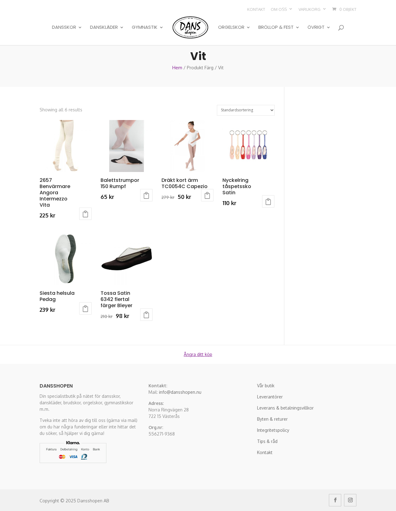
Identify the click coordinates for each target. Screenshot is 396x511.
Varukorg (310, 9)
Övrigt (316, 27)
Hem (177, 68)
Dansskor (64, 27)
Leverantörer (270, 396)
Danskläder (104, 27)
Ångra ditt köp (198, 354)
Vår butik (265, 385)
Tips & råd (267, 441)
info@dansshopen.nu (180, 392)
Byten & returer (272, 419)
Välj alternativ (146, 195)
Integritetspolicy (273, 430)
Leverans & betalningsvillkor (285, 407)
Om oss (279, 9)
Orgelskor (231, 27)
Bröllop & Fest (276, 27)
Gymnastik (144, 27)
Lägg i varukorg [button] (85, 214)
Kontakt (256, 9)
